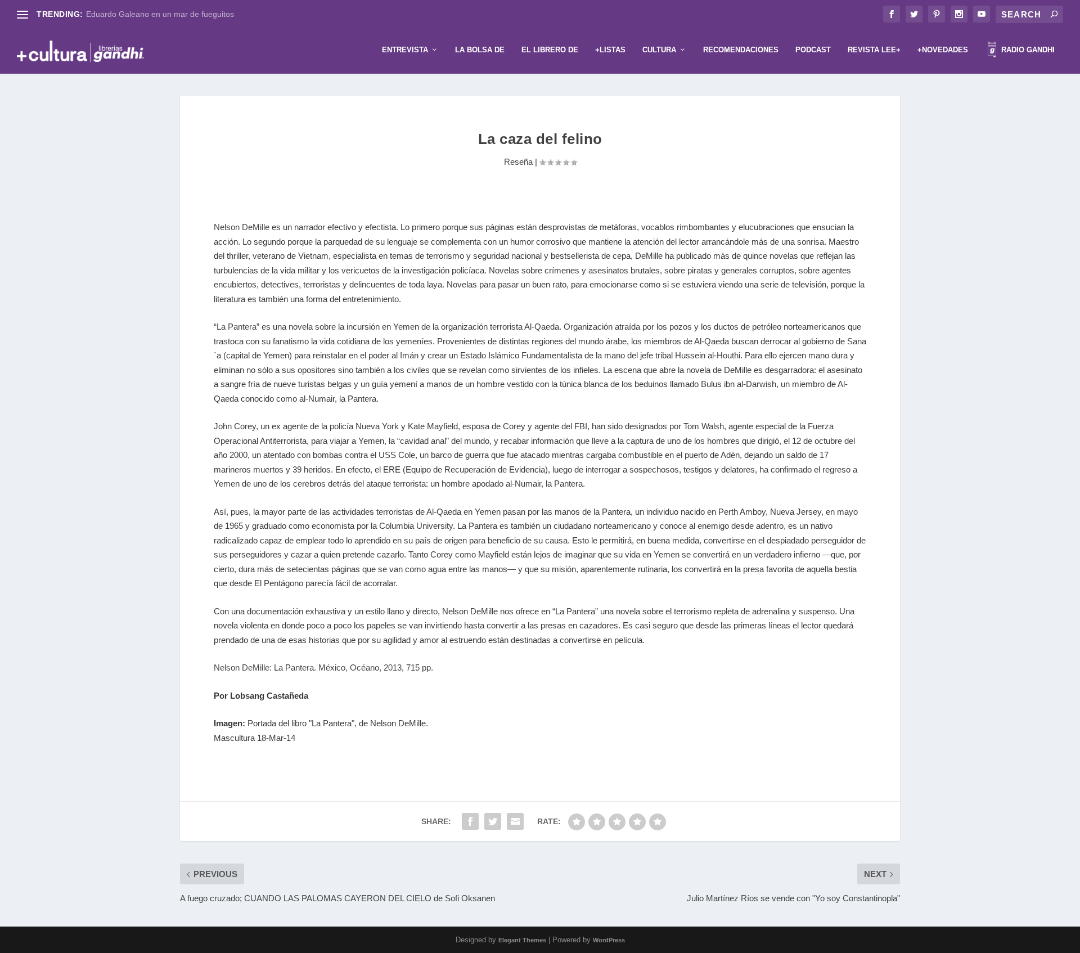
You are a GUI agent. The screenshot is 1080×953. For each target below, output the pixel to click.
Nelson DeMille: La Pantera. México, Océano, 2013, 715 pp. (323, 667)
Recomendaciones (740, 50)
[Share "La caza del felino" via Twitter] (493, 821)
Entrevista (405, 50)
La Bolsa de (480, 50)
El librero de (549, 50)
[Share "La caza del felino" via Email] (515, 821)
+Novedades (942, 50)
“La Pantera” (238, 326)
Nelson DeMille (241, 227)
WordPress (609, 940)
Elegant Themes (522, 940)
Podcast (813, 50)
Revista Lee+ (874, 50)
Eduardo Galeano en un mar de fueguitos (160, 14)
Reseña (518, 162)
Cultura (659, 50)
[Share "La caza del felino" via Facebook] (470, 821)
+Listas (610, 50)
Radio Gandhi (1027, 50)
